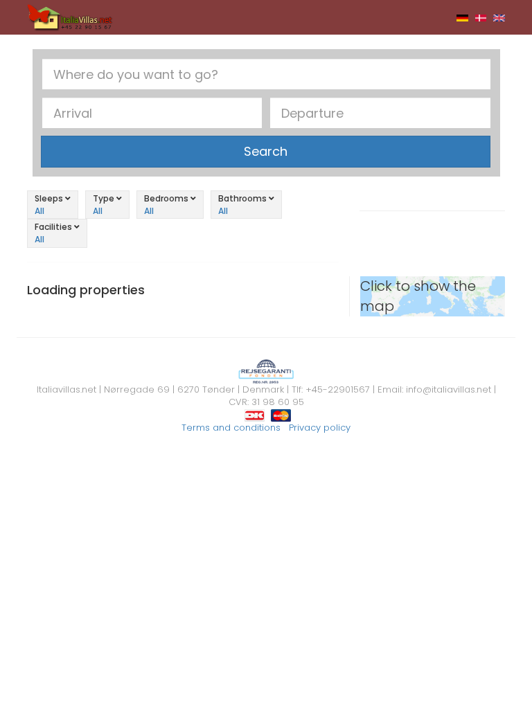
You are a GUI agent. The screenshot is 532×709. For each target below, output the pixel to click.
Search (265, 151)
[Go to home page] (70, 17)
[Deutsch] (462, 17)
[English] (499, 17)
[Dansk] (481, 17)
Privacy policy (320, 427)
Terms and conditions (231, 427)
